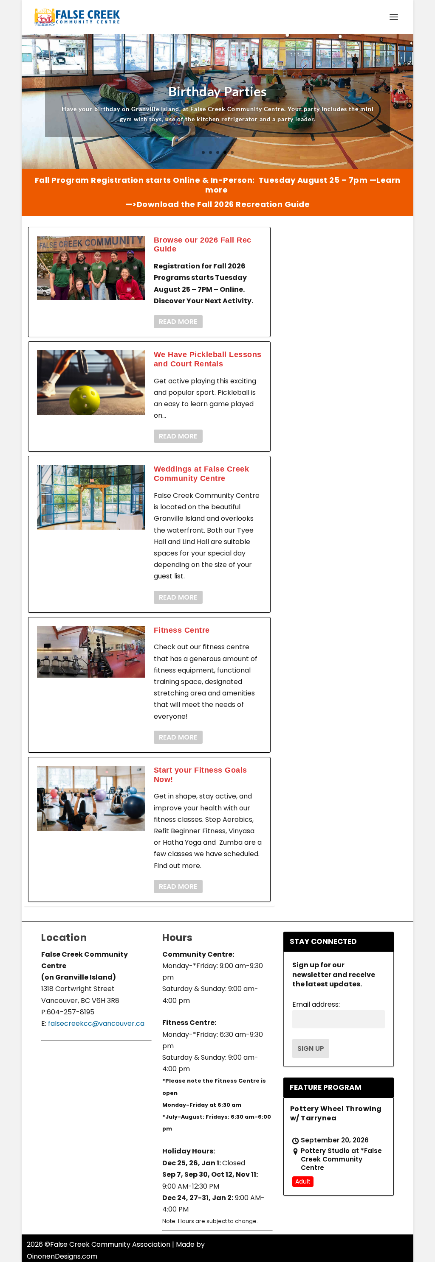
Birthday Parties (217, 91)
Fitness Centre (182, 630)
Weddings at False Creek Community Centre (201, 474)
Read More (178, 322)
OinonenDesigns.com (62, 1256)
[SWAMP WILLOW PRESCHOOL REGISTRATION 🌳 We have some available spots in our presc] (353, 628)
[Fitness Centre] (91, 652)
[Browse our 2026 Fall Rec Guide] (91, 268)
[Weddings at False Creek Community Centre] (91, 497)
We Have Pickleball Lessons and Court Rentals (208, 359)
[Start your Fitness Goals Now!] (91, 798)
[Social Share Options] (304, 334)
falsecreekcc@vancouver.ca (95, 1023)
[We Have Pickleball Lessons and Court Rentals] (91, 382)
